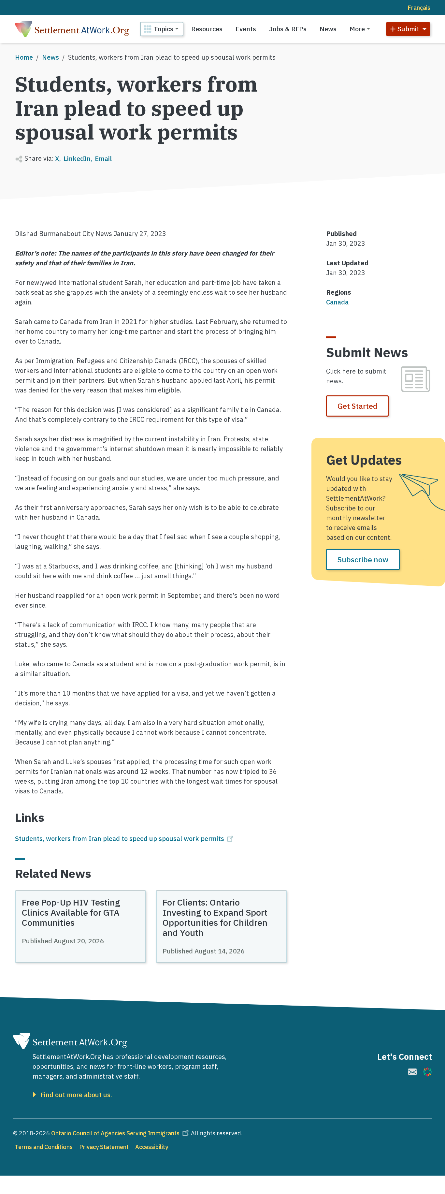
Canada (337, 302)
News (328, 28)
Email (103, 158)
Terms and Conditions (44, 1147)
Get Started (357, 406)
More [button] (357, 28)
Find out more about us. (76, 1095)
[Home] (72, 29)
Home (24, 57)
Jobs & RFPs (288, 28)
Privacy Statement (104, 1147)
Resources (207, 28)
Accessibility (151, 1147)
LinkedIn (77, 158)
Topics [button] (163, 28)
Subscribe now (362, 559)
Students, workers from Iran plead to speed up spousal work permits (119, 838)
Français (419, 7)
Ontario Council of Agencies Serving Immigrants (115, 1133)
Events (246, 28)
